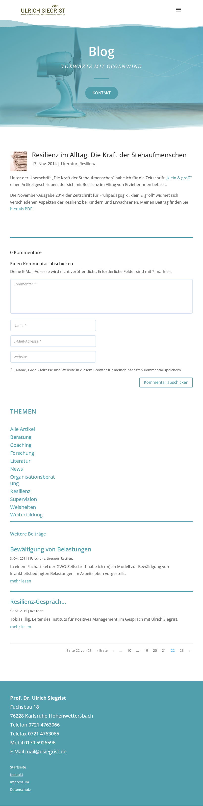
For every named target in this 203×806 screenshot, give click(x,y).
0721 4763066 (44, 724)
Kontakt (16, 775)
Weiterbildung (26, 514)
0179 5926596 (39, 742)
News (16, 468)
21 (164, 650)
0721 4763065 (43, 733)
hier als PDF (21, 209)
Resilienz (87, 163)
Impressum (19, 782)
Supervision (23, 499)
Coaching (20, 445)
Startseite (18, 767)
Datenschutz (20, 790)
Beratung (20, 437)
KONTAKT (102, 93)
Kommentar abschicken (166, 382)
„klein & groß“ (179, 178)
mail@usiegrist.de (45, 751)
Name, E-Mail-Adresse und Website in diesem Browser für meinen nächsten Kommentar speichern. (99, 370)
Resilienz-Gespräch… (38, 602)
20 (155, 650)
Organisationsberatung (32, 480)
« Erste (102, 650)
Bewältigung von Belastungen (50, 549)
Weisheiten (23, 507)
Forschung (22, 453)
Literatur (69, 163)
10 (129, 650)
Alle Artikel (22, 429)
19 (146, 650)
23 (182, 650)
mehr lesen (20, 581)
